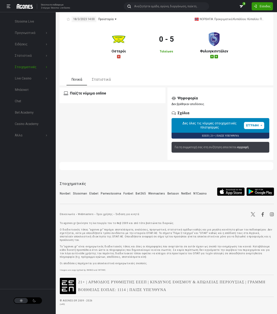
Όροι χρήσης (105, 214)
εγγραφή (243, 147)
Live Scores (65, 8)
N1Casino (200, 193)
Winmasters (156, 193)
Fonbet (128, 193)
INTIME (102, 270)
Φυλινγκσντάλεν (214, 51)
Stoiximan (80, 193)
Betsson (173, 193)
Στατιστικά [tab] (101, 79)
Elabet (93, 193)
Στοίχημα (45, 8)
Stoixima (45, 5)
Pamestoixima (111, 193)
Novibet (65, 193)
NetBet (186, 193)
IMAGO (90, 270)
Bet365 (141, 193)
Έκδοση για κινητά (127, 214)
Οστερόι (119, 51)
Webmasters (85, 214)
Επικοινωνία (67, 214)
